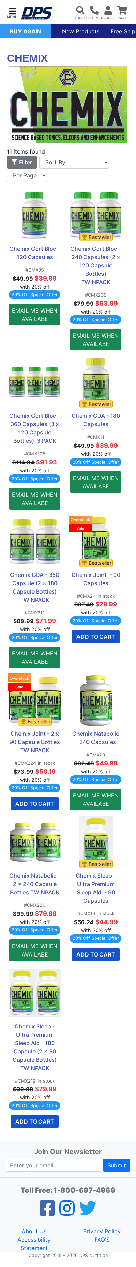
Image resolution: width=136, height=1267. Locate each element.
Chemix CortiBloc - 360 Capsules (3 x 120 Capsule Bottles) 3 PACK (34, 428)
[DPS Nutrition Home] (36, 13)
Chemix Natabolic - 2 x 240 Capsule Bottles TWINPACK (34, 884)
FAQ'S (102, 1239)
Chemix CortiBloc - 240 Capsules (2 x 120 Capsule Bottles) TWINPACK (95, 265)
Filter (24, 162)
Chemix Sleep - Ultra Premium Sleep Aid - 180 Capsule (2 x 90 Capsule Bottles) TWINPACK (35, 1047)
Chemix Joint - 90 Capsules (96, 579)
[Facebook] (47, 1212)
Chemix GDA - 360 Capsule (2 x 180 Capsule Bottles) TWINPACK (35, 587)
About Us (34, 1231)
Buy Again (25, 31)
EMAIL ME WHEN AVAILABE (35, 314)
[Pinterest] (67, 1212)
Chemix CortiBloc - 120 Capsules (34, 252)
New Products (80, 31)
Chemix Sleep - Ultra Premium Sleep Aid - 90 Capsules (96, 888)
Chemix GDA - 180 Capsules (96, 420)
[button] (12, 12)
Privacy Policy (102, 1231)
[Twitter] (87, 1212)
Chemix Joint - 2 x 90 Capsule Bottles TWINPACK (34, 742)
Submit (116, 1165)
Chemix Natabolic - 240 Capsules (96, 737)
